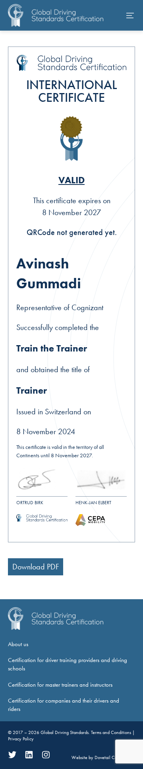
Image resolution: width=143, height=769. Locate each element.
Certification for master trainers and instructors (60, 685)
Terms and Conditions (111, 732)
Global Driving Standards (65, 732)
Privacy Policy (21, 739)
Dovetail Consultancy (115, 757)
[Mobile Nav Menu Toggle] (130, 15)
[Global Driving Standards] (55, 15)
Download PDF (35, 566)
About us (18, 644)
